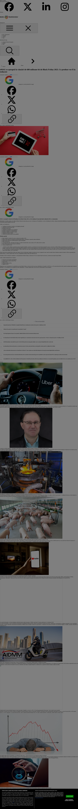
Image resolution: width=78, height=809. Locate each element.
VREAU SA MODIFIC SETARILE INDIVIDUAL (69, 800)
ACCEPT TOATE (70, 796)
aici (13, 802)
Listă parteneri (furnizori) (39, 797)
